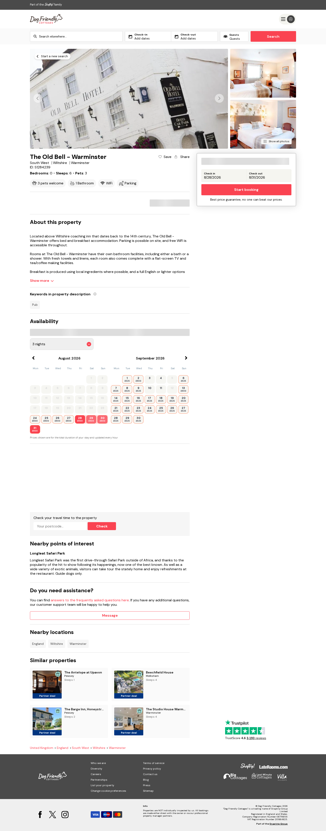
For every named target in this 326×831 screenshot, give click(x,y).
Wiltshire (56, 644)
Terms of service (153, 763)
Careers (96, 774)
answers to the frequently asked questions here (90, 600)
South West (80, 748)
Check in (209, 173)
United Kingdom (41, 748)
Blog (146, 780)
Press (146, 785)
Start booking (246, 190)
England (38, 644)
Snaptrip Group (278, 823)
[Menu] (287, 19)
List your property (102, 785)
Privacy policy (152, 768)
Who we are (98, 763)
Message (110, 615)
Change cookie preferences (108, 791)
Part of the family (46, 4)
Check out (256, 173)
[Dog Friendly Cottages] (46, 19)
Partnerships (99, 780)
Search (273, 36)
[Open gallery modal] (129, 99)
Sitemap (148, 791)
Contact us (150, 774)
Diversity (96, 768)
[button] (219, 98)
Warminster (78, 644)
